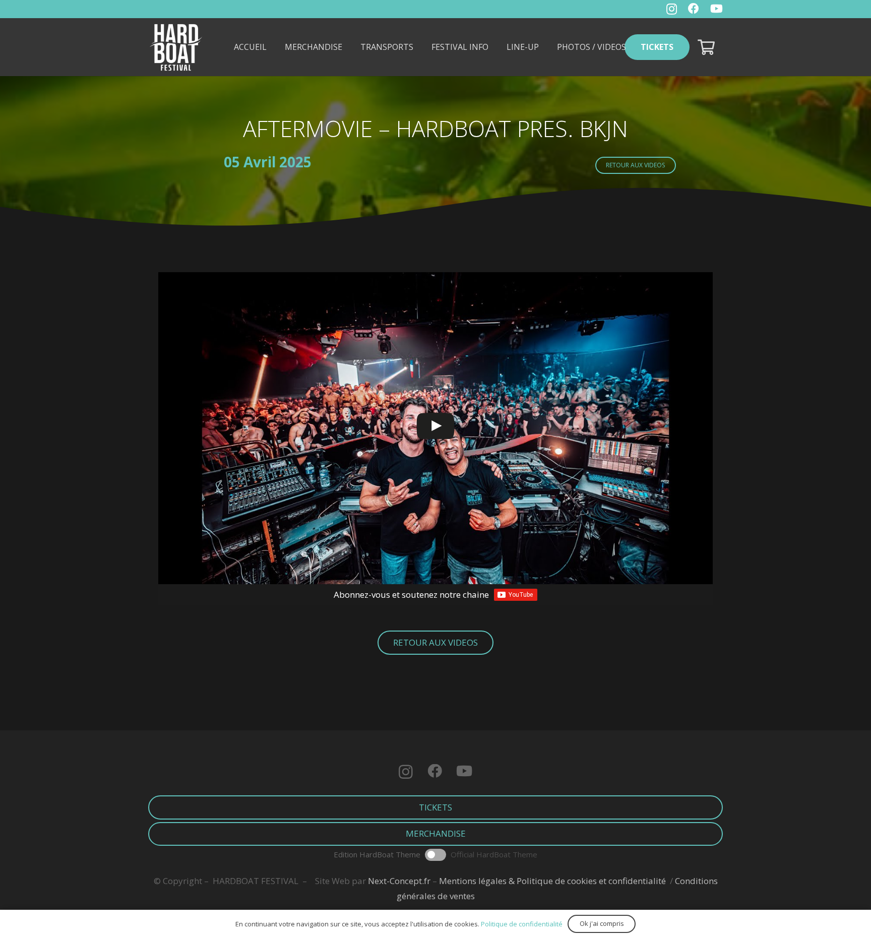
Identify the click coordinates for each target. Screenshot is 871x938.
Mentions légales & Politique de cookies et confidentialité (552, 881)
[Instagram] (671, 9)
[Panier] (706, 47)
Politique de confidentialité (522, 923)
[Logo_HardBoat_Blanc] (176, 47)
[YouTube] (716, 8)
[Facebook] (693, 8)
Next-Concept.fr (399, 881)
